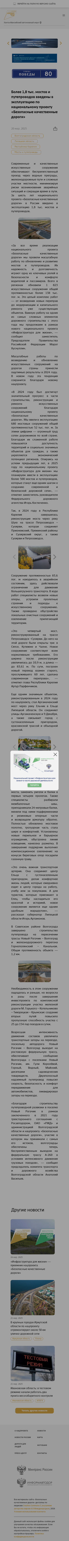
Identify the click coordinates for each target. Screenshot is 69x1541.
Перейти (34, 785)
